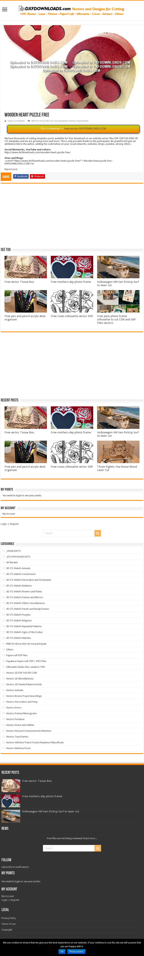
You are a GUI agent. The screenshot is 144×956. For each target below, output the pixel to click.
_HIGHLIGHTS (13, 550)
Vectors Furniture (15, 719)
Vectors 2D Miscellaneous (20, 678)
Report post (10, 169)
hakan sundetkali (16, 121)
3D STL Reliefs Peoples (18, 614)
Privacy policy (76, 951)
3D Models (12, 562)
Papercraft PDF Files (17, 655)
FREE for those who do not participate (49, 121)
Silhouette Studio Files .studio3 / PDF (25, 667)
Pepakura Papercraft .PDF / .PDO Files (26, 661)
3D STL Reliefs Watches (18, 638)
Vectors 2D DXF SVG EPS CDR (21, 672)
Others (10, 649)
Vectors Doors (14, 707)
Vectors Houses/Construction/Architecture (28, 730)
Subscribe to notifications (15, 867)
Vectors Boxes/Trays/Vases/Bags (24, 696)
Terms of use (9, 923)
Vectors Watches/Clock (18, 748)
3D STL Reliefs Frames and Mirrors (24, 597)
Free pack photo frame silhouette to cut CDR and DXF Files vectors (116, 319)
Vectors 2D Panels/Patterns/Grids (24, 684)
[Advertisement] (72, 217)
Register (14, 523)
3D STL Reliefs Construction (21, 574)
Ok (62, 951)
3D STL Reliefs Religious (19, 620)
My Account (9, 513)
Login (4, 523)
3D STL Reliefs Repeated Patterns (24, 626)
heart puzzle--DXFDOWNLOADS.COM (85, 128)
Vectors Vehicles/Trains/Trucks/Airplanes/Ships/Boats (35, 742)
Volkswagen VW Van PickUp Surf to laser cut (50, 811)
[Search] (97, 533)
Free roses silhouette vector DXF (72, 316)
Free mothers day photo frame (71, 282)
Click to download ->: (52, 128)
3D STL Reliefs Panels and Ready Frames (27, 608)
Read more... (90, 838)
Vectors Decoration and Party (22, 701)
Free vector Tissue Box (19, 282)
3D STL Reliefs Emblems (19, 585)
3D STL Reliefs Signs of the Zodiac (24, 632)
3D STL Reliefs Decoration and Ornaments (28, 579)
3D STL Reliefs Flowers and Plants (24, 591)
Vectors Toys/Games (78, 121)
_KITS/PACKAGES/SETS (18, 556)
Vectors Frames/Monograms (21, 713)
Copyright (7, 929)
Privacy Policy (9, 918)
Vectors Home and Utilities (20, 725)
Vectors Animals (14, 690)
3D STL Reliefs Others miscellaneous (25, 603)
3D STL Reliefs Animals (18, 568)
